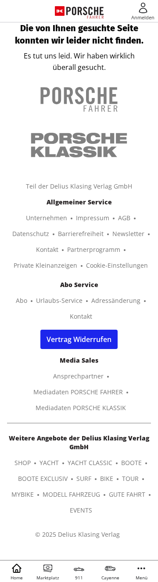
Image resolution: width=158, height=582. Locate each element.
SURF (83, 478)
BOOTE (131, 462)
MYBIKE (22, 494)
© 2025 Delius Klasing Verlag (77, 534)
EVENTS (81, 510)
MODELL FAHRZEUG (71, 494)
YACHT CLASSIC (90, 462)
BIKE (106, 478)
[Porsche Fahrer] (85, 11)
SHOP (22, 462)
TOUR (130, 478)
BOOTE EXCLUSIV (43, 478)
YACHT (49, 462)
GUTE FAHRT (127, 494)
